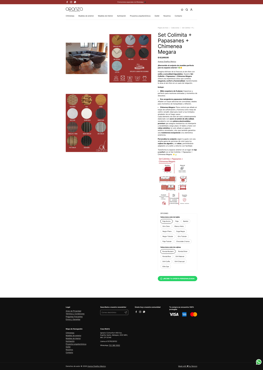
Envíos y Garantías (73, 319)
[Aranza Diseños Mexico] (74, 9)
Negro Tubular (168, 236)
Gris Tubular (182, 236)
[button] (186, 9)
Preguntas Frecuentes (74, 317)
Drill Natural (180, 256)
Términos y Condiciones (75, 314)
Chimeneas (70, 333)
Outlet (68, 347)
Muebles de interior (73, 338)
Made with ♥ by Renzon (187, 366)
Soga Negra (180, 231)
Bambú (185, 221)
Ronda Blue (167, 256)
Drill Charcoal (180, 261)
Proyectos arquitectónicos (76, 344)
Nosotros (69, 350)
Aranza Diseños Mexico (167, 61)
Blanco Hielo (179, 226)
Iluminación (70, 341)
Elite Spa (166, 266)
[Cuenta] (191, 9)
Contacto (69, 352)
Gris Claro (166, 226)
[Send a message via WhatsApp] (259, 362)
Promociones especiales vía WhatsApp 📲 (131, 2)
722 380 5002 (114, 345)
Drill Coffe (166, 261)
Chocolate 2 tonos (183, 241)
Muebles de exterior (73, 336)
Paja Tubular (167, 241)
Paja (176, 221)
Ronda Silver (182, 251)
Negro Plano (167, 231)
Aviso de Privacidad (73, 311)
